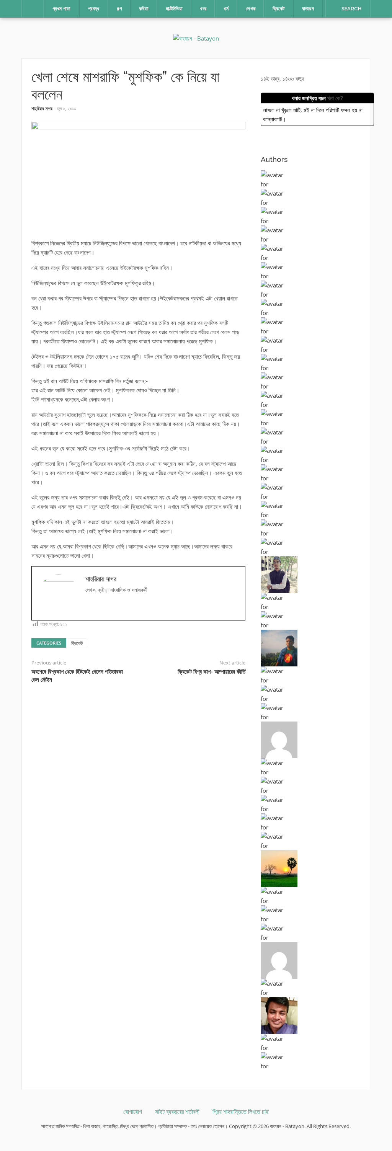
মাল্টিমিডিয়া (174, 8)
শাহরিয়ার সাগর (41, 108)
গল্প (119, 8)
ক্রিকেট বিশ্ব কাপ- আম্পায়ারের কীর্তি (211, 671)
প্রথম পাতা (61, 8)
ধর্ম (226, 8)
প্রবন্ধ (94, 8)
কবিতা (144, 8)
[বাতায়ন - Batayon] (196, 37)
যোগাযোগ (132, 1111)
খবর (203, 8)
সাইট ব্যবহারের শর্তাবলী (177, 1111)
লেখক (250, 8)
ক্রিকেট (278, 8)
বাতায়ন (308, 8)
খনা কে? (335, 98)
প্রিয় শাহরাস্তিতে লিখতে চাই (240, 1111)
